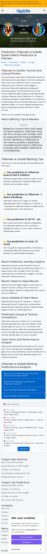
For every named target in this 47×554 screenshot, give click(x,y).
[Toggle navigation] (2, 11)
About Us (5, 508)
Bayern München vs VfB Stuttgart (15, 466)
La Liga (31, 62)
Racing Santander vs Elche (12, 477)
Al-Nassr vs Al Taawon (10, 469)
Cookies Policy (30, 530)
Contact (4, 512)
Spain (23, 62)
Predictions (13, 62)
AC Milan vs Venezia (9, 496)
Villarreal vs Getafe (12, 65)
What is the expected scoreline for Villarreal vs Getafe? (19, 383)
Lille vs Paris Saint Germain (12, 462)
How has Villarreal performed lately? (20, 390)
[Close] (45, 4)
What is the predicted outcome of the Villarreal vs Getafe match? (21, 374)
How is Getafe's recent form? (17, 396)
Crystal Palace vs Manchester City (15, 473)
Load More (23, 449)
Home (3, 62)
